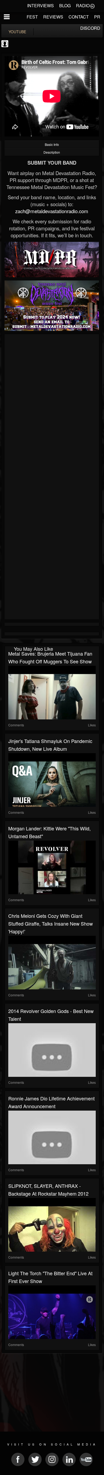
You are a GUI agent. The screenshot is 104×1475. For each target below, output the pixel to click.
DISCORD (90, 28)
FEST (32, 17)
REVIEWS (53, 17)
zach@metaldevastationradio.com (51, 211)
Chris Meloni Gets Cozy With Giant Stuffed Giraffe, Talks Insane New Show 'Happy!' (50, 923)
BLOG (65, 5)
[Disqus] (51, 407)
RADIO (83, 5)
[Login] (92, 5)
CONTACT (79, 17)
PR (97, 17)
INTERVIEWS (40, 5)
